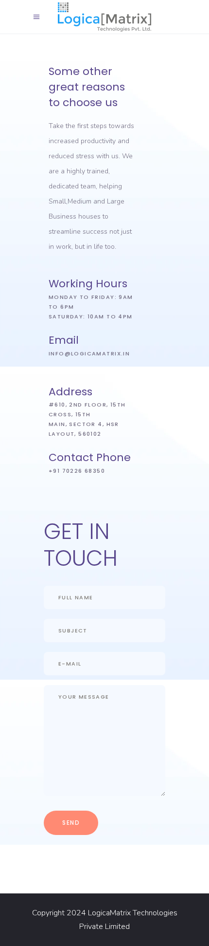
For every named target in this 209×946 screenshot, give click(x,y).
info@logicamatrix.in (89, 353)
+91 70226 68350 (77, 471)
